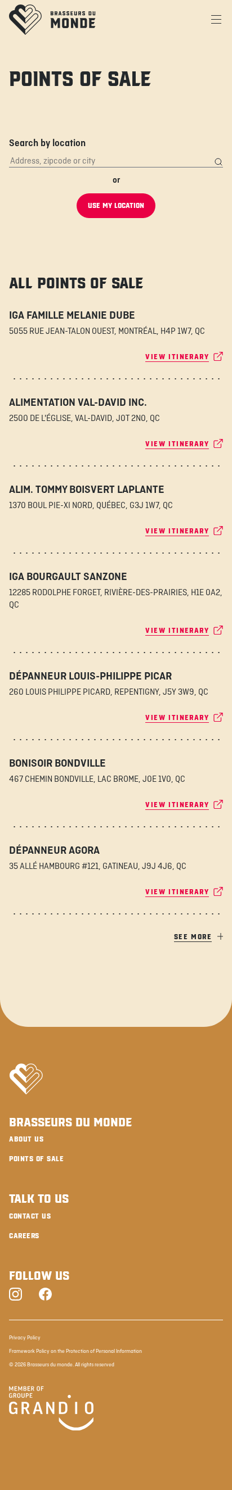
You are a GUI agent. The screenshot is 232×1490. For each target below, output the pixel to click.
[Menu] (216, 19)
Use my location (116, 206)
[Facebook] (45, 1295)
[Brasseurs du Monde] (52, 19)
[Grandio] (51, 1410)
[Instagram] (15, 1295)
